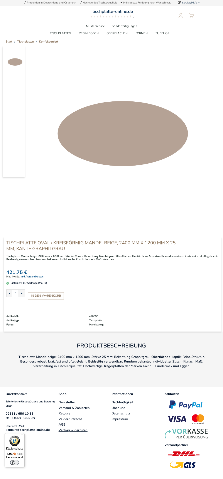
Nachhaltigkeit (122, 402)
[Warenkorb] (192, 16)
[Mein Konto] (181, 16)
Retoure (64, 413)
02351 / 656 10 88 (20, 414)
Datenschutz (121, 413)
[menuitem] (181, 16)
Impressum (120, 419)
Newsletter (67, 402)
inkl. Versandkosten (32, 276)
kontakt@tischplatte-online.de (28, 430)
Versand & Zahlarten (74, 408)
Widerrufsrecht (70, 419)
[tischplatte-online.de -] (112, 13)
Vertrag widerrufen (73, 430)
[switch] (14, 462)
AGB (62, 424)
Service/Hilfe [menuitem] (189, 2)
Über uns (118, 408)
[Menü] (22, 435)
